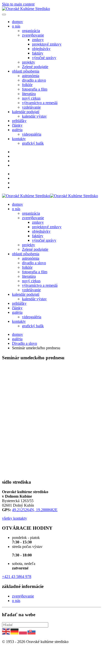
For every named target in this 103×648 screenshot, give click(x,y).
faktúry (37, 53)
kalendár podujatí (25, 112)
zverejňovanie (33, 35)
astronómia (30, 76)
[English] (6, 631)
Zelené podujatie (35, 67)
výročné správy (44, 58)
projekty (28, 62)
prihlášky (19, 121)
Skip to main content (18, 4)
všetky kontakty (14, 518)
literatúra (29, 94)
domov (17, 22)
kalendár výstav (34, 116)
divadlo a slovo (34, 80)
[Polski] (23, 631)
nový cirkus (31, 98)
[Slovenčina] (32, 631)
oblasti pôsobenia (25, 71)
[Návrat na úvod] (26, 9)
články (17, 125)
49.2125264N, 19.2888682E (35, 510)
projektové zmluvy (47, 44)
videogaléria (31, 134)
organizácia (31, 31)
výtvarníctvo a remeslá (40, 103)
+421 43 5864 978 (16, 576)
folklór (27, 85)
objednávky (41, 49)
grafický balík (33, 143)
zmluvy (38, 40)
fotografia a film (34, 89)
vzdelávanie (31, 107)
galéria (17, 130)
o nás (16, 26)
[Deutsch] (14, 631)
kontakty (19, 139)
